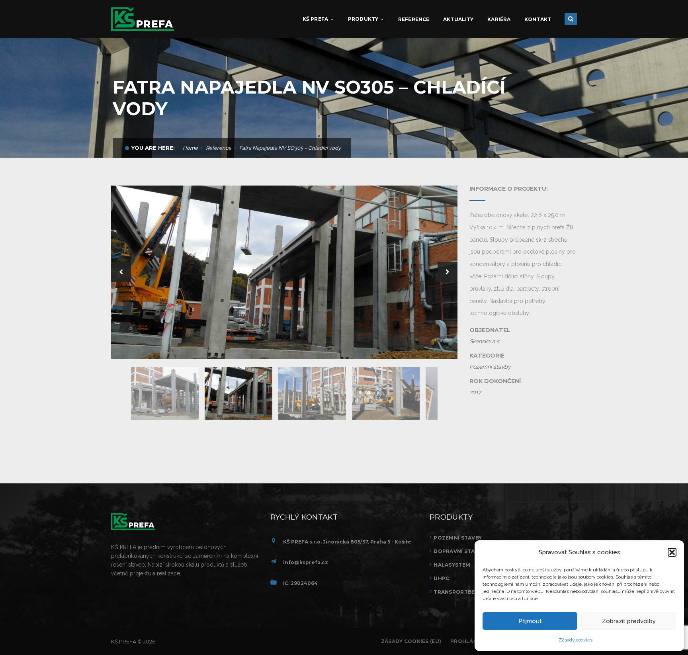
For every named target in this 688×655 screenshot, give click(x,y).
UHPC (441, 578)
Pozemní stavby (458, 538)
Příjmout (530, 621)
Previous (121, 272)
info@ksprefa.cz (305, 562)
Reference (218, 148)
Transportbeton (460, 592)
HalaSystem (452, 565)
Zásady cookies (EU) (411, 641)
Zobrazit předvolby (629, 621)
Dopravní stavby (459, 551)
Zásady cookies (575, 640)
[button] (672, 552)
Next (447, 272)
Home (190, 148)
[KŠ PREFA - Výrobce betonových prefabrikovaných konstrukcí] (142, 19)
